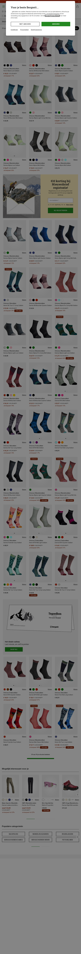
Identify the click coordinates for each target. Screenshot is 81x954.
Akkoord (56, 24)
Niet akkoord (25, 24)
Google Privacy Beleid (52, 16)
